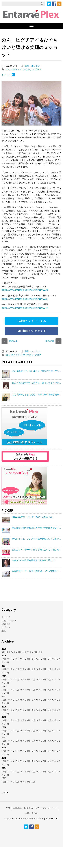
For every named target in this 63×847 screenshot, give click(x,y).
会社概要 (17, 808)
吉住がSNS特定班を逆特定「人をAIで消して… (34, 560)
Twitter (49, 4)
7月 (8, 652)
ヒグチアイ (16, 69)
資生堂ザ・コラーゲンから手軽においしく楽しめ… (36, 549)
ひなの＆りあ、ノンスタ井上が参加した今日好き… (36, 538)
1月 (40, 652)
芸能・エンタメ (32, 65)
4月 (24, 652)
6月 (14, 652)
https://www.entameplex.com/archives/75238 (25, 289)
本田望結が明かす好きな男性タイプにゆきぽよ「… (36, 527)
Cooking (6, 623)
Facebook (54, 4)
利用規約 (28, 808)
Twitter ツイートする (31, 321)
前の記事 (11, 340)
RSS (59, 4)
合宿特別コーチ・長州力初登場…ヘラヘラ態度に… (36, 571)
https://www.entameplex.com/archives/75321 (25, 298)
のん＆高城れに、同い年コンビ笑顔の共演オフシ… (36, 371)
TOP (8, 808)
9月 (23, 659)
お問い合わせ (31, 813)
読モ (4, 630)
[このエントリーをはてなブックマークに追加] (13, 75)
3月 (30, 652)
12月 (4, 659)
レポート (6, 627)
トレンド (6, 617)
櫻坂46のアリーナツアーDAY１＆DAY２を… (33, 517)
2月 (35, 652)
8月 (3, 652)
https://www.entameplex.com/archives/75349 (25, 307)
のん (8, 69)
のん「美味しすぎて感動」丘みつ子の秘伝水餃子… (36, 394)
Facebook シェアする (31, 331)
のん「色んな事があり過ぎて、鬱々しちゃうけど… (36, 382)
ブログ (38, 69)
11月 (10, 659)
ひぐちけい (28, 69)
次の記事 (52, 340)
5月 (19, 652)
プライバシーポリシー (46, 808)
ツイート (6, 74)
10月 (17, 659)
